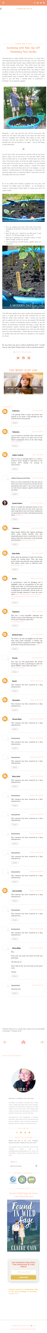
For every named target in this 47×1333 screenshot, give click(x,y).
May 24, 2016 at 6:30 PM (38, 410)
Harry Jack (16, 776)
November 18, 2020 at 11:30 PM (36, 948)
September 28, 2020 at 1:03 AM (36, 890)
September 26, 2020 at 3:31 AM (36, 776)
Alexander (16, 700)
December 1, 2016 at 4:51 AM (37, 503)
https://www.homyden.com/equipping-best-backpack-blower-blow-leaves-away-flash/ (26, 596)
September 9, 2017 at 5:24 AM (36, 578)
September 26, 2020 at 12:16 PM (36, 795)
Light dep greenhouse (28, 540)
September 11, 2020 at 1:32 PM (36, 680)
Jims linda (16, 553)
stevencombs (17, 891)
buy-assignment (16, 442)
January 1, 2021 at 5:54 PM (37, 985)
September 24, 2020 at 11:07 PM (36, 738)
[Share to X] (18, 358)
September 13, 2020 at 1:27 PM (36, 700)
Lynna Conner (17, 503)
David (14, 681)
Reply (15, 423)
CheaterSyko (17, 719)
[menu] (3, 2)
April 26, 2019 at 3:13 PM (37, 657)
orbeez (38, 645)
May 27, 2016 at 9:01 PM (38, 454)
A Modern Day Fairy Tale (20, 1325)
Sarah (14, 579)
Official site (19, 515)
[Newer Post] (5, 1042)
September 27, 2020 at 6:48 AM (36, 833)
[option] (23, 383)
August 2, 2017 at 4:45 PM (37, 553)
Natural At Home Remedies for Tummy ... (23, 388)
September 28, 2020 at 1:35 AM (36, 909)
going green (27, 352)
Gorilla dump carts (17, 565)
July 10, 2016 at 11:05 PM (38, 477)
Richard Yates (17, 635)
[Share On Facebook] (23, 358)
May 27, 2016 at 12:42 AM (37, 431)
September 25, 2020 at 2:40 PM (36, 757)
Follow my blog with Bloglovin (11, 1055)
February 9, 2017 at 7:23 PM (37, 528)
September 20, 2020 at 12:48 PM (36, 719)
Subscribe (23, 1277)
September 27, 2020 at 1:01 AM (36, 814)
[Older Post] (42, 1042)
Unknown (15, 411)
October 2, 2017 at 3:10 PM (37, 611)
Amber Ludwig (17, 455)
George (14, 658)
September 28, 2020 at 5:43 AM (36, 928)
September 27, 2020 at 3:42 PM (36, 871)
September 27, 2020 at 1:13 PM (36, 852)
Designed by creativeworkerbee (23, 1329)
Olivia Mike (16, 948)
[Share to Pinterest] (28, 358)
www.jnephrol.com (17, 621)
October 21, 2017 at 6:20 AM (37, 634)
